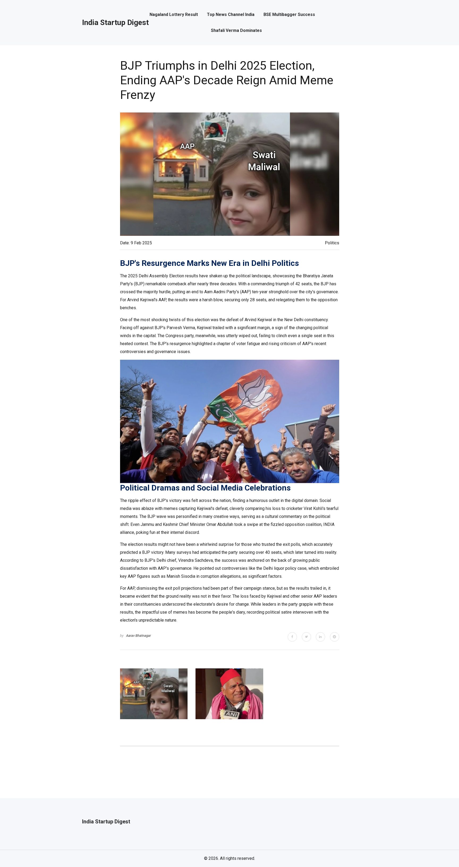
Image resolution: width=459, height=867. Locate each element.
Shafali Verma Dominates (236, 30)
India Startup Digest (115, 22)
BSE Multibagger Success (289, 14)
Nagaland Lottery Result (174, 14)
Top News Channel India (230, 14)
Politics (332, 242)
